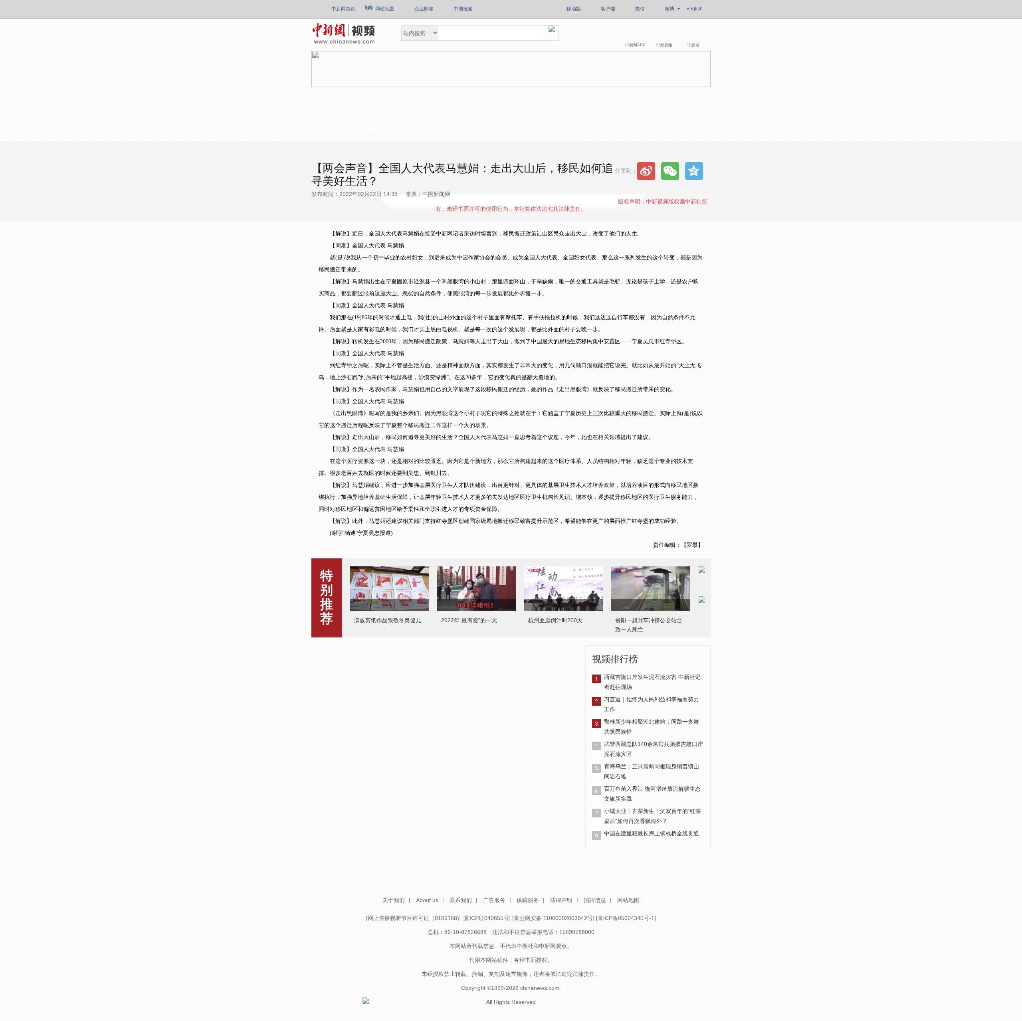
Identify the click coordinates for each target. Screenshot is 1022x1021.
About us (427, 900)
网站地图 (384, 9)
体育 (481, 108)
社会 (390, 108)
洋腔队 (618, 108)
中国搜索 (463, 9)
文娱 (459, 108)
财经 (504, 108)
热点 (345, 108)
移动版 (573, 9)
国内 (368, 108)
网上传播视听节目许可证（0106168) (413, 918)
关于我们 (393, 900)
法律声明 (561, 900)
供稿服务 (528, 900)
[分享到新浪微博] (646, 171)
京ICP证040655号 (486, 918)
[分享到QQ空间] (694, 171)
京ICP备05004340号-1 (626, 918)
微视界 (588, 108)
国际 (413, 108)
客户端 (608, 9)
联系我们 (461, 900)
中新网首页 (343, 9)
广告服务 (494, 900)
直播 (527, 108)
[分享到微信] (670, 171)
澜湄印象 (677, 108)
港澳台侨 (556, 108)
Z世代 (646, 108)
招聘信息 (595, 900)
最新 (322, 108)
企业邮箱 (424, 9)
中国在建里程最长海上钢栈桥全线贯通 (651, 833)
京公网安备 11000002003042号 (553, 918)
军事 (436, 108)
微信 (640, 9)
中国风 (325, 130)
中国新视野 (361, 130)
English (694, 9)
